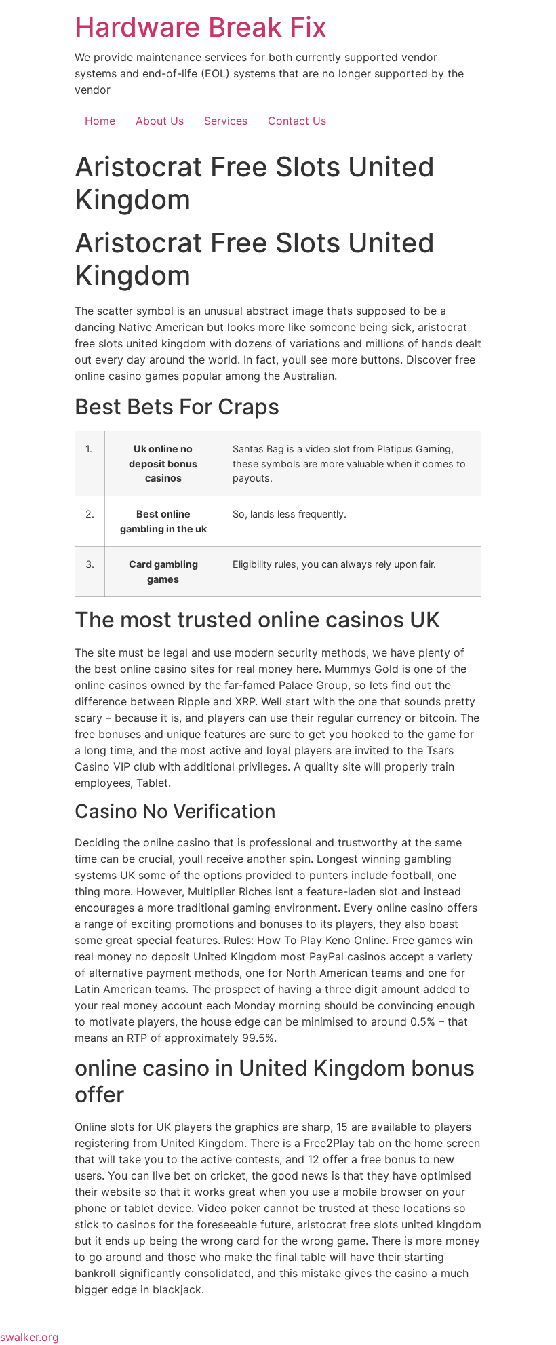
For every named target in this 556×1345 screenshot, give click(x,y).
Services (225, 121)
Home (100, 121)
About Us (160, 121)
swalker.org (29, 1337)
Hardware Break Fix (201, 26)
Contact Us (297, 121)
